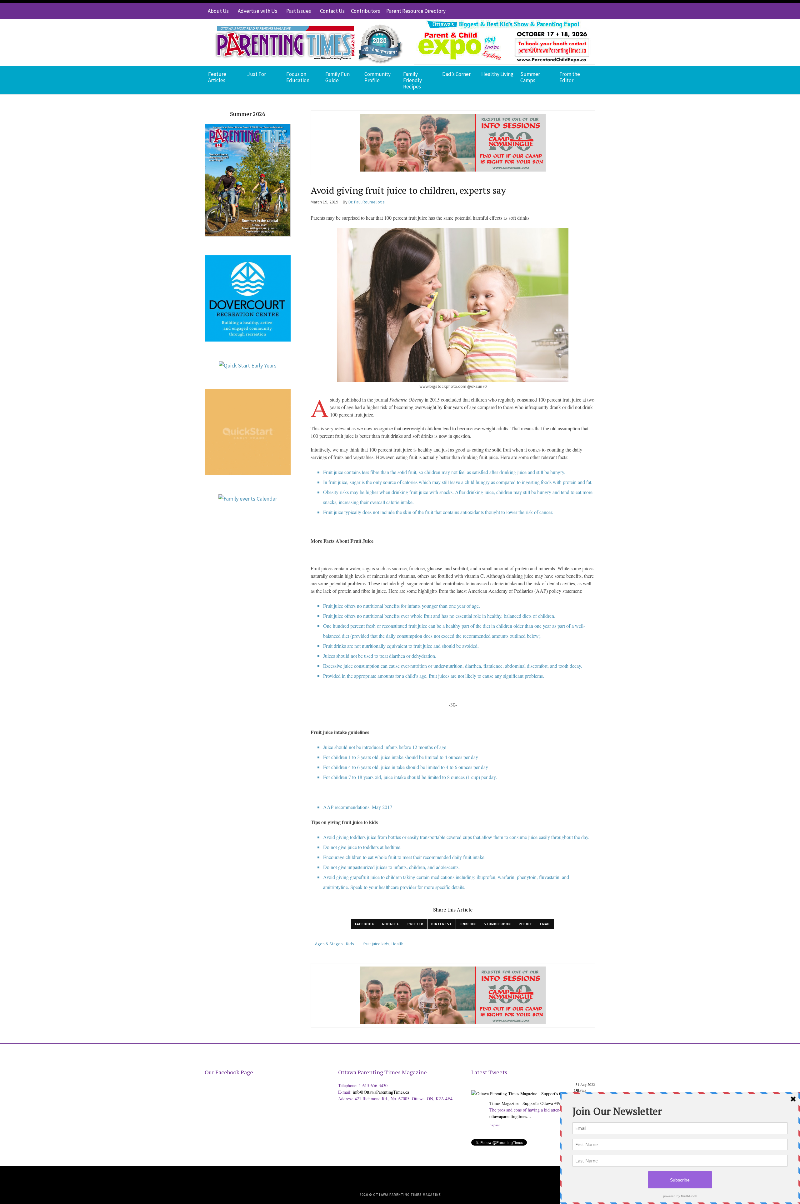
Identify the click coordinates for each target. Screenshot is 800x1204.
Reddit (525, 924)
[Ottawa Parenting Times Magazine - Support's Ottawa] (521, 1136)
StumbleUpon (497, 924)
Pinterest (441, 924)
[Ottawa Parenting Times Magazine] (305, 42)
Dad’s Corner (456, 74)
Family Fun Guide (337, 77)
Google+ (390, 924)
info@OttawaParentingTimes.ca (381, 1092)
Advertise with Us (257, 10)
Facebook (364, 924)
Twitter (415, 924)
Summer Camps (530, 77)
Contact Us (332, 10)
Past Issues (298, 10)
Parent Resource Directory (416, 10)
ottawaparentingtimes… (510, 1107)
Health (397, 944)
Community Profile (377, 77)
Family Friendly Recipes (412, 80)
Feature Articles (217, 77)
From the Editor (569, 77)
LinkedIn (468, 924)
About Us (218, 10)
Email (545, 924)
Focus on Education (297, 77)
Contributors (365, 10)
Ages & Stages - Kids (334, 944)
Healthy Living (497, 74)
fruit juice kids (376, 944)
